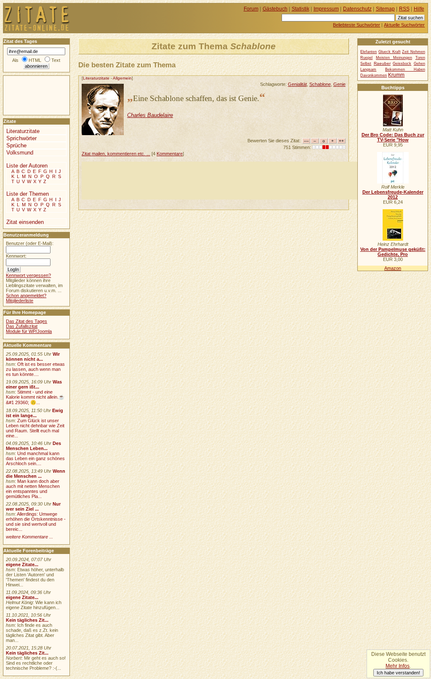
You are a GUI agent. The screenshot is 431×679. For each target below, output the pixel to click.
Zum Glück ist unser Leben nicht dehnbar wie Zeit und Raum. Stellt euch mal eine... (35, 428)
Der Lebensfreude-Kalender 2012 (392, 194)
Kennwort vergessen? (28, 275)
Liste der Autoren (27, 165)
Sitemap (385, 9)
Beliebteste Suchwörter (356, 24)
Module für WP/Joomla (29, 331)
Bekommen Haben (405, 69)
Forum (251, 9)
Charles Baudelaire (150, 115)
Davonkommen (373, 75)
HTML (35, 60)
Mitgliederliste (19, 300)
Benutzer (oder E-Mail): (29, 243)
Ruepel (366, 58)
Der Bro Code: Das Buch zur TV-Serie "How (393, 137)
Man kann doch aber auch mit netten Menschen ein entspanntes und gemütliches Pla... (33, 489)
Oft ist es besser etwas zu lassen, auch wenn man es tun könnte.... (35, 369)
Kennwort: (16, 255)
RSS (404, 9)
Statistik (300, 9)
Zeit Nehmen (413, 52)
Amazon (392, 268)
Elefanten (368, 52)
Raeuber (382, 63)
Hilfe (419, 9)
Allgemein (122, 78)
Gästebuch (275, 9)
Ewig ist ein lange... (34, 413)
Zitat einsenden (25, 222)
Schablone (320, 84)
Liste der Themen (27, 194)
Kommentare (170, 153)
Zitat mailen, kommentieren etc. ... (116, 153)
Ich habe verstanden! (398, 672)
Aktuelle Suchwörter (404, 24)
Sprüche (16, 145)
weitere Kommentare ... (29, 536)
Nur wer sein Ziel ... (33, 506)
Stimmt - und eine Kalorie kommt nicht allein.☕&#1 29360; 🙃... (35, 397)
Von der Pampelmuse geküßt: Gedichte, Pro (393, 252)
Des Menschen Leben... (33, 446)
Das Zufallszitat (21, 326)
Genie (339, 84)
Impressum (326, 9)
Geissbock (402, 63)
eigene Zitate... (22, 564)
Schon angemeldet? (26, 295)
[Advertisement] (235, 181)
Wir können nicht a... (33, 356)
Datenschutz (357, 9)
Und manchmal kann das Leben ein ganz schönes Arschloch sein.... (35, 458)
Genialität (297, 84)
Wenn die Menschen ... (35, 474)
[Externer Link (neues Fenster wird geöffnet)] (393, 124)
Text (55, 60)
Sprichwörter (21, 138)
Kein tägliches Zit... (27, 620)
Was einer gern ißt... (34, 384)
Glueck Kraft (389, 52)
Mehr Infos (398, 666)
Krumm (396, 75)
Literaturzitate (96, 78)
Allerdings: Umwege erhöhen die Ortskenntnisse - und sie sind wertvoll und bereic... (36, 521)
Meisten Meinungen (394, 58)
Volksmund (19, 152)
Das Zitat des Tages (26, 321)
